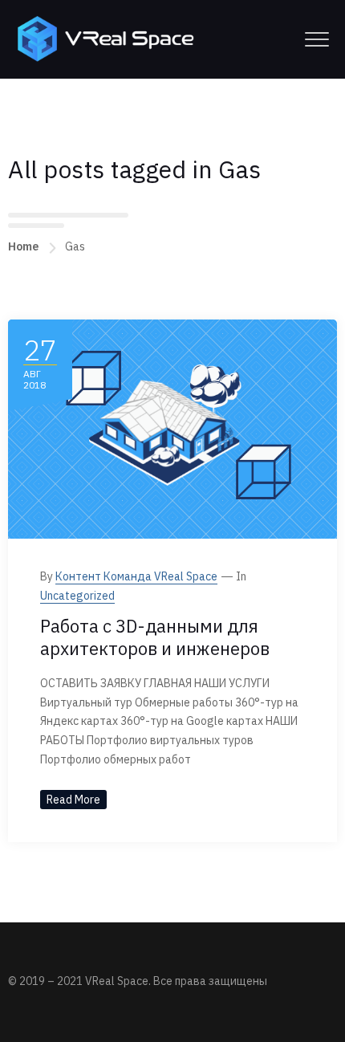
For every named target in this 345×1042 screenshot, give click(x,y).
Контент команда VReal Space (136, 576)
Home (23, 246)
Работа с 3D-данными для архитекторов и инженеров (155, 637)
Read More (73, 799)
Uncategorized (77, 595)
